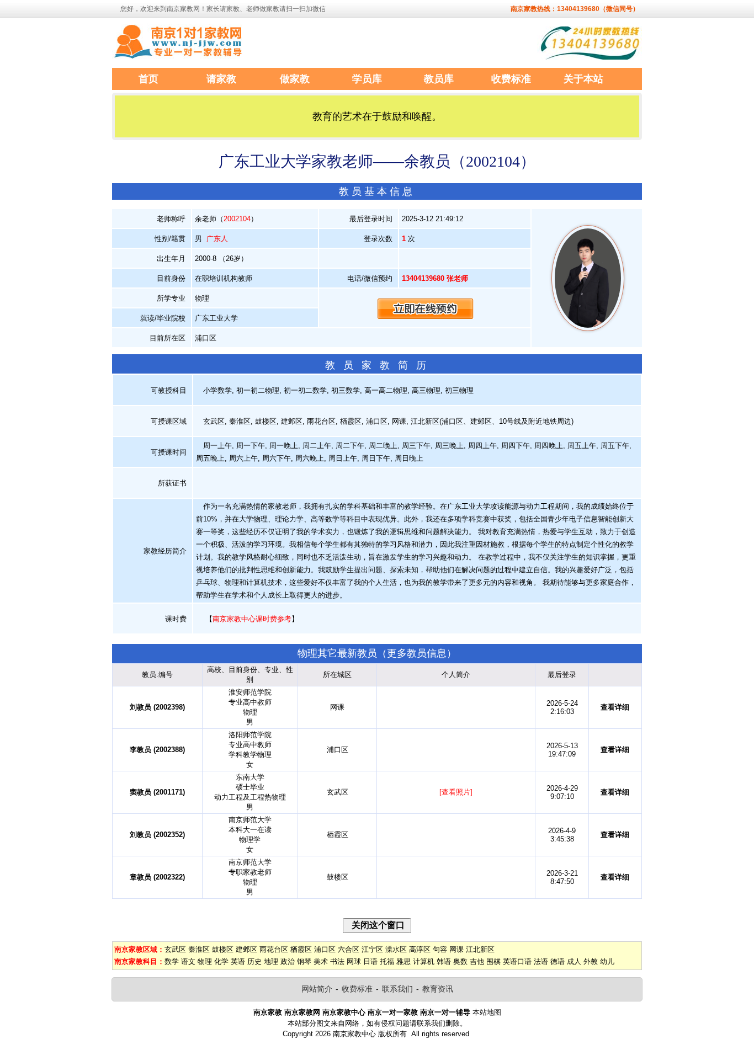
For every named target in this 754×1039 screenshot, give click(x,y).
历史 (254, 961)
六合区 (348, 949)
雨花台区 (273, 949)
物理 (205, 961)
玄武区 (175, 949)
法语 (541, 961)
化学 (221, 961)
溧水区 (396, 949)
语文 (188, 961)
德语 (557, 961)
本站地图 (486, 1012)
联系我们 (397, 988)
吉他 (477, 961)
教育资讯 (437, 988)
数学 (171, 961)
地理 (271, 961)
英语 (238, 961)
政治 (287, 961)
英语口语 (517, 961)
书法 (337, 961)
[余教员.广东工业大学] (587, 328)
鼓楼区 (222, 949)
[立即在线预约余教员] (425, 308)
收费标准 (357, 988)
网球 (354, 961)
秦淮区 (199, 949)
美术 (321, 961)
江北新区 (480, 949)
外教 (590, 961)
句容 (440, 949)
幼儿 (607, 961)
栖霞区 (301, 949)
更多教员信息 (417, 653)
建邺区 (246, 949)
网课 (456, 949)
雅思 (403, 961)
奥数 (460, 961)
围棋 (493, 961)
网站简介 (316, 988)
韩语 (444, 961)
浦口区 (325, 949)
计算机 (423, 961)
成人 (574, 961)
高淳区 (420, 949)
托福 (387, 961)
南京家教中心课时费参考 (252, 619)
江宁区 (372, 949)
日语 (370, 961)
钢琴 (304, 961)
